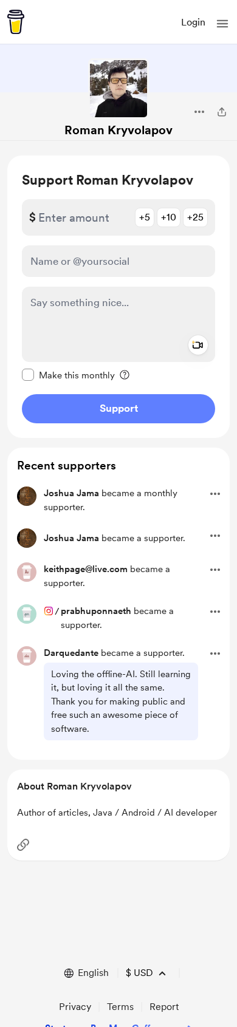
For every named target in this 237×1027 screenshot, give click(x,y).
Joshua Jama (71, 493)
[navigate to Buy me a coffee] (15, 22)
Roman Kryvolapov (118, 130)
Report (164, 1006)
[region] (118, 296)
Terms (120, 1006)
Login (193, 22)
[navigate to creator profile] (118, 88)
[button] (222, 23)
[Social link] (23, 845)
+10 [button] (168, 217)
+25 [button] (195, 217)
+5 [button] (144, 217)
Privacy (75, 1006)
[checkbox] (68, 375)
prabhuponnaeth (96, 611)
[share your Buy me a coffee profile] (221, 111)
